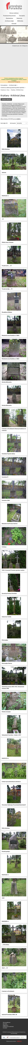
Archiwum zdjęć (9, 21)
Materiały (19, 18)
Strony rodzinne (14, 13)
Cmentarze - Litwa (5, 90)
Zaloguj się (24, 45)
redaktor (18, 119)
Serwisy (5, 1023)
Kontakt (14, 23)
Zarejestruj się (15, 45)
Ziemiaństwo (9, 18)
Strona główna (4, 85)
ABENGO (19, 1041)
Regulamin (5, 1025)
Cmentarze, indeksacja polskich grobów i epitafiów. (12, 87)
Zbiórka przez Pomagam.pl (14, 81)
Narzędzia (22, 15)
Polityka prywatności (8, 1026)
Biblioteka (20, 21)
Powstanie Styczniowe (9, 15)
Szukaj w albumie (6, 99)
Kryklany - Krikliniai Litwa (17, 90)
